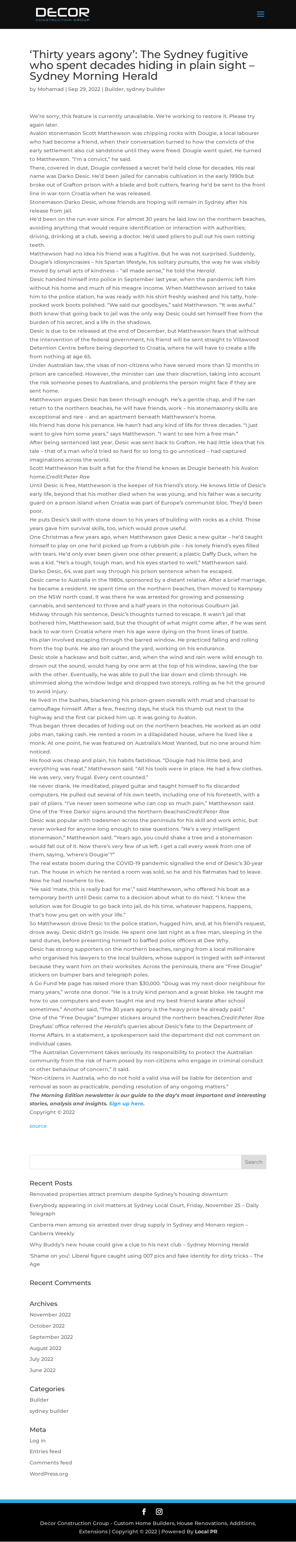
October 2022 (47, 1326)
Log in (38, 1440)
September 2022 (51, 1337)
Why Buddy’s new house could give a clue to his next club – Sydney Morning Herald (139, 1244)
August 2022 (45, 1348)
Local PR (206, 1531)
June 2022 (43, 1370)
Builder (114, 89)
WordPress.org (49, 1474)
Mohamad (51, 89)
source (38, 1126)
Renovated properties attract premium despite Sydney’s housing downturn (129, 1194)
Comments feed (51, 1462)
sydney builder (145, 89)
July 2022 (41, 1359)
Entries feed (45, 1451)
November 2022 (50, 1314)
